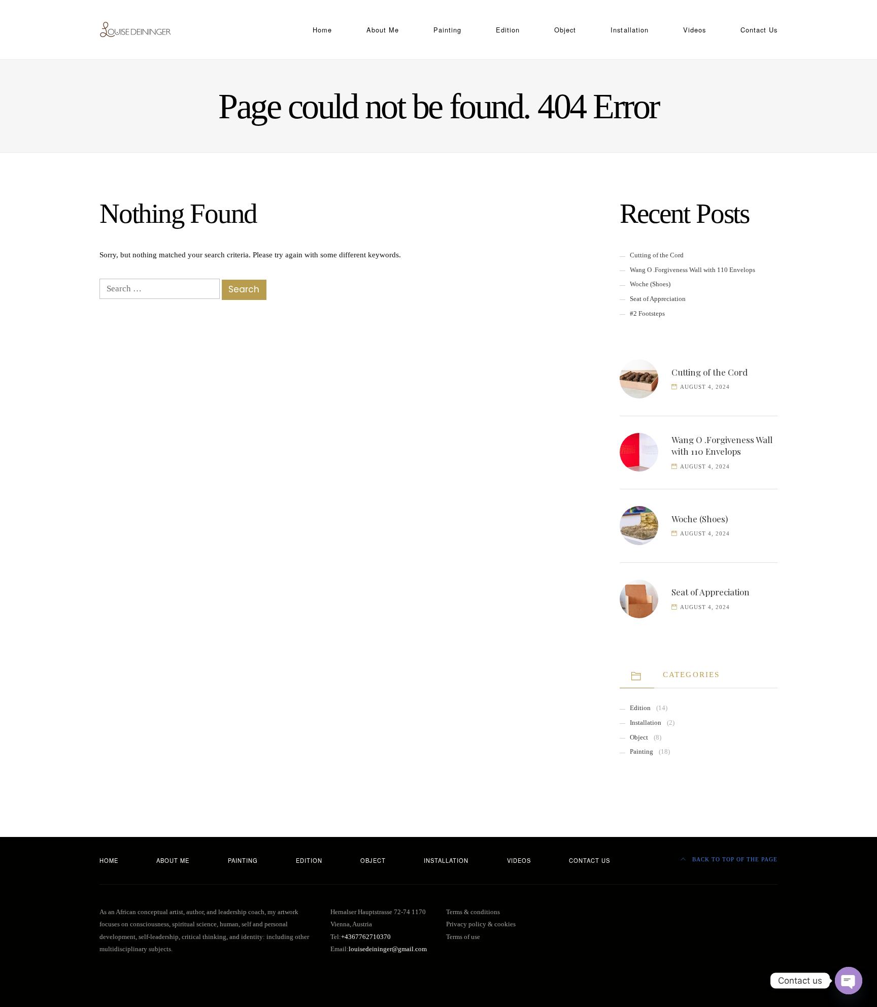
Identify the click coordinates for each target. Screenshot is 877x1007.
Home (322, 30)
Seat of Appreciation (658, 299)
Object (565, 30)
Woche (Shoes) (650, 284)
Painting (447, 30)
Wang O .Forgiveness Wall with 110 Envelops (692, 270)
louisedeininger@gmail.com (388, 949)
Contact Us (759, 30)
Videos (694, 30)
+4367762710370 (366, 937)
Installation (629, 30)
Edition (508, 30)
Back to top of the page (734, 859)
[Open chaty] (848, 980)
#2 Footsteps (647, 313)
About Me (382, 30)
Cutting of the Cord (657, 255)
